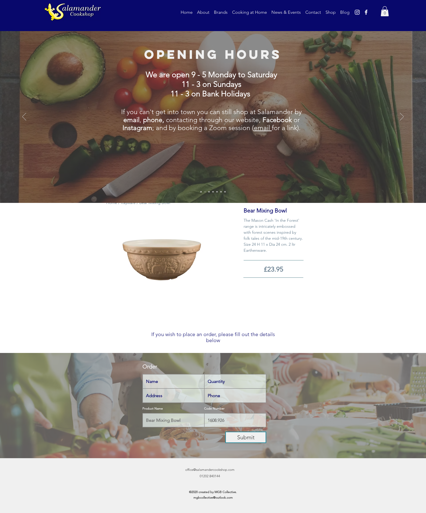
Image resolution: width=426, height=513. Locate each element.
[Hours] (205, 191)
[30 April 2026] (221, 191)
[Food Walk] (213, 191)
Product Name (152, 408)
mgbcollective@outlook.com (213, 497)
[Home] (201, 191)
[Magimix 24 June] (225, 191)
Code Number (214, 408)
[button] (385, 11)
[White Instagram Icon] (357, 12)
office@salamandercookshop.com (210, 469)
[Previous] (24, 117)
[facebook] (366, 12)
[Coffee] (209, 191)
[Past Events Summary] (217, 191)
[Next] (402, 117)
